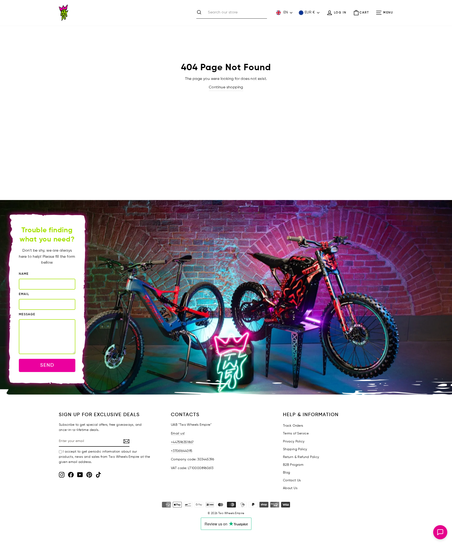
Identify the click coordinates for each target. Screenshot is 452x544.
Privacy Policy (294, 441)
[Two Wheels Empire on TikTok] (98, 475)
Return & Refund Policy (301, 457)
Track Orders (293, 425)
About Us (290, 488)
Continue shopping (226, 87)
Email (24, 294)
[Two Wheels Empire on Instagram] (62, 475)
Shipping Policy (295, 449)
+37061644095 (182, 451)
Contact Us (292, 480)
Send (47, 365)
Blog (286, 472)
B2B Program (293, 464)
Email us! (178, 433)
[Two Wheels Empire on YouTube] (80, 475)
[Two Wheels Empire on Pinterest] (89, 475)
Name (24, 273)
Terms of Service (296, 433)
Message (27, 314)
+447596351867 (182, 442)
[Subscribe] (126, 441)
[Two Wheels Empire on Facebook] (71, 475)
